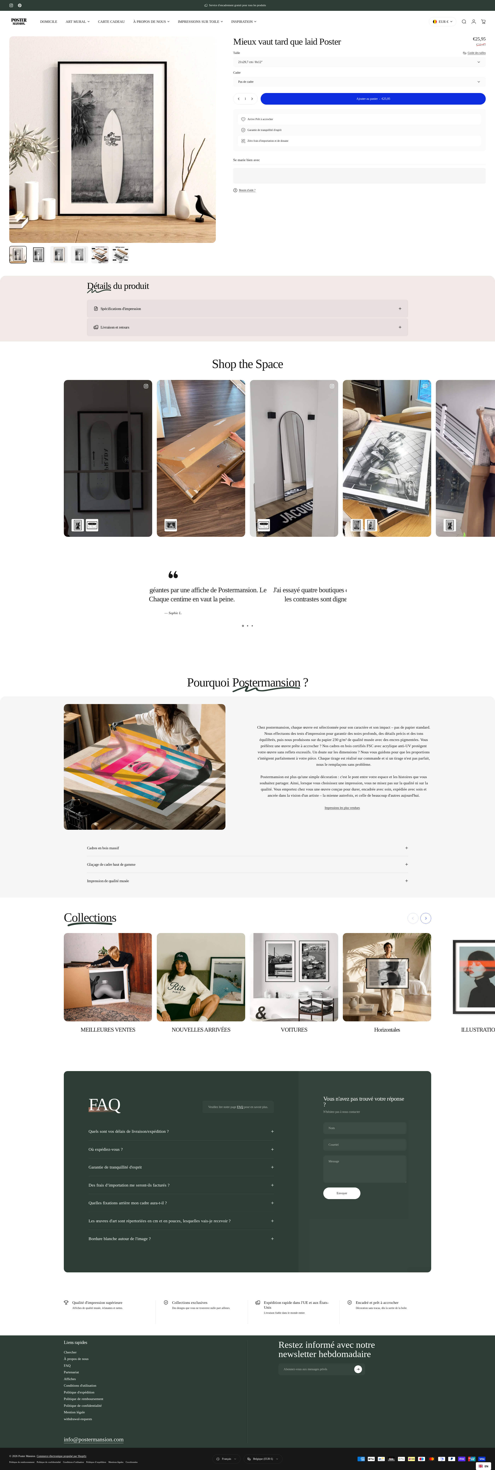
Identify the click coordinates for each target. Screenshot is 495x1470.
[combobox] (483, 1466)
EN (486, 1466)
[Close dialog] (311, 702)
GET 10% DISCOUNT (282, 743)
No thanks (282, 753)
